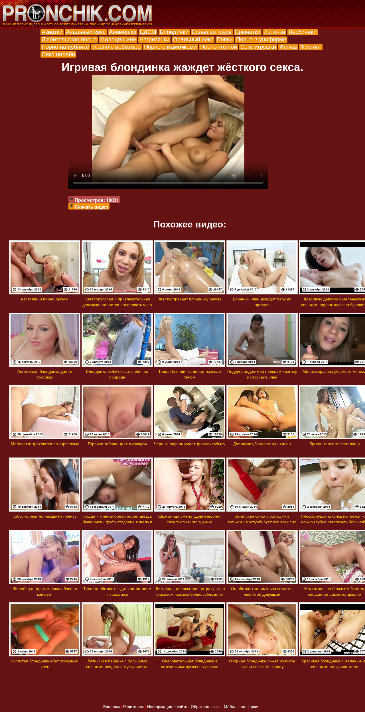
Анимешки (122, 31)
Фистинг (310, 46)
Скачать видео (91, 207)
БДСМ (148, 31)
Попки (225, 39)
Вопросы (111, 706)
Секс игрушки (258, 46)
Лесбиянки (303, 31)
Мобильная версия (241, 706)
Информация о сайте (167, 706)
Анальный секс (86, 31)
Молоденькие (118, 39)
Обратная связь (205, 706)
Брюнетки (247, 31)
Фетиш (288, 46)
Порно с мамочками (170, 46)
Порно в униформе (261, 39)
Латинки (274, 31)
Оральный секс (193, 39)
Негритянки (154, 39)
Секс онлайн (58, 54)
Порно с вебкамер (116, 46)
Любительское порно (69, 39)
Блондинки (174, 31)
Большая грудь (212, 31)
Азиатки (52, 31)
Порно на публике (65, 46)
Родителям (133, 706)
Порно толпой (218, 46)
